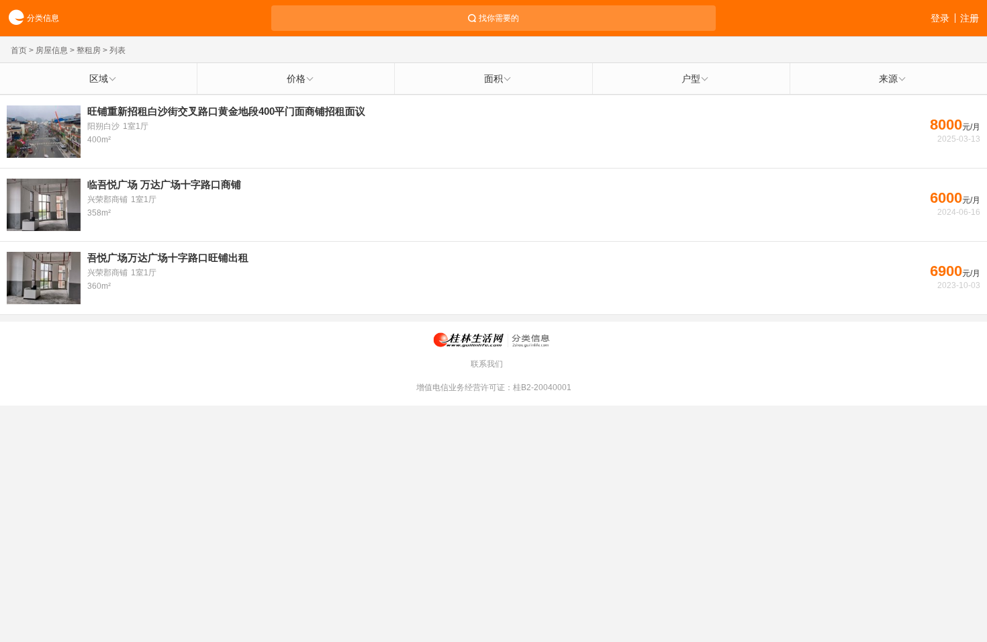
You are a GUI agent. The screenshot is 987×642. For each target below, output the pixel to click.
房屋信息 (52, 50)
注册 (969, 18)
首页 (19, 50)
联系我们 (487, 364)
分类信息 (43, 18)
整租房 (89, 50)
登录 (940, 18)
